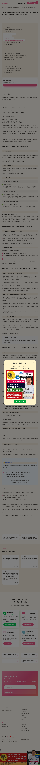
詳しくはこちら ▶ (20, 401)
